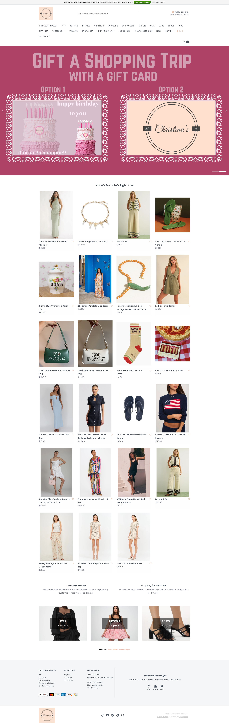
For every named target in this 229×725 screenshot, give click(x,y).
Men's (159, 31)
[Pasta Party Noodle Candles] (172, 343)
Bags (161, 26)
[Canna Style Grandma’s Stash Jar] (56, 279)
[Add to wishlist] (73, 241)
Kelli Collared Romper (165, 306)
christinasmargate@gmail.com (100, 677)
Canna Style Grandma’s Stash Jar (53, 308)
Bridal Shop (87, 31)
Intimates (73, 31)
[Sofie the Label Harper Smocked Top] (95, 537)
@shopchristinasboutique (119, 650)
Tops (63, 26)
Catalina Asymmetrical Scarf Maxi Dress (53, 243)
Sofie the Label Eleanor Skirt (130, 563)
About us (42, 677)
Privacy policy (44, 680)
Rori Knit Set (122, 241)
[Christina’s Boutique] (56, 13)
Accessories (58, 31)
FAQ (40, 674)
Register (67, 674)
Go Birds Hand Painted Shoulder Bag (54, 372)
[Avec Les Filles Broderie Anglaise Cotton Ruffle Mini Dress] (56, 472)
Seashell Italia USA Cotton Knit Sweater (170, 436)
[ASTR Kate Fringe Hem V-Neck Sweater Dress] (133, 472)
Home (180, 26)
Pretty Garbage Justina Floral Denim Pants (53, 565)
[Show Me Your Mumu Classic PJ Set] (95, 472)
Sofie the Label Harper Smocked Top (93, 565)
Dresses (86, 26)
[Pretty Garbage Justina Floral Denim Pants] (56, 537)
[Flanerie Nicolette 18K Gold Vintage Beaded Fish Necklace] (133, 279)
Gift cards (44, 36)
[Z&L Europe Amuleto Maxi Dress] (95, 279)
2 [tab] (222, 171)
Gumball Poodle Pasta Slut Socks (129, 372)
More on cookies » (158, 2)
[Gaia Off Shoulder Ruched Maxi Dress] (56, 408)
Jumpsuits (113, 26)
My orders (68, 677)
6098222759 (94, 674)
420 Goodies (125, 31)
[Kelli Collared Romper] (172, 279)
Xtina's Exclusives (106, 31)
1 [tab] (215, 171)
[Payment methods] (44, 695)
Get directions (93, 688)
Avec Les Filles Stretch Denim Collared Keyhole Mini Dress (92, 436)
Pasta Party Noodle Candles (169, 370)
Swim (152, 26)
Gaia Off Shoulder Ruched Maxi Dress (54, 436)
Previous (8, 111)
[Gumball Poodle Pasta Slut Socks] (133, 343)
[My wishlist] (183, 42)
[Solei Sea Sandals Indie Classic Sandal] (172, 215)
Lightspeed (183, 717)
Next (220, 111)
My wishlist (68, 680)
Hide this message (142, 2)
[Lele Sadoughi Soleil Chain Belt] (95, 215)
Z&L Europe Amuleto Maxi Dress (93, 306)
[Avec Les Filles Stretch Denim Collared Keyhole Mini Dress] (95, 408)
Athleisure (99, 26)
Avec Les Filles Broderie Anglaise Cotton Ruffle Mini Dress (54, 501)
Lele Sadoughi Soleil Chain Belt (92, 241)
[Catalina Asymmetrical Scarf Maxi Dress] (56, 215)
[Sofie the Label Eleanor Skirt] (133, 537)
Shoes (171, 26)
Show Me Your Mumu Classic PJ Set (93, 501)
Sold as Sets (128, 26)
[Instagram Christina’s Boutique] (122, 715)
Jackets (142, 26)
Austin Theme (162, 717)
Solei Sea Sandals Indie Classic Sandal (170, 243)
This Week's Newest (48, 26)
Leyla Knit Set (161, 499)
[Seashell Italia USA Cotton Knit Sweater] (172, 408)
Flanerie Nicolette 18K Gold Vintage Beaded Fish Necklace (131, 308)
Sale (181, 31)
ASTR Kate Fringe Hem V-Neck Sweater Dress (130, 501)
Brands (169, 31)
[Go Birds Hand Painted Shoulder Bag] (56, 343)
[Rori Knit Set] (133, 215)
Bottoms (74, 26)
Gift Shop (43, 31)
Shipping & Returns (46, 683)
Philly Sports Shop (143, 31)
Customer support (46, 686)
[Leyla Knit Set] (172, 472)
